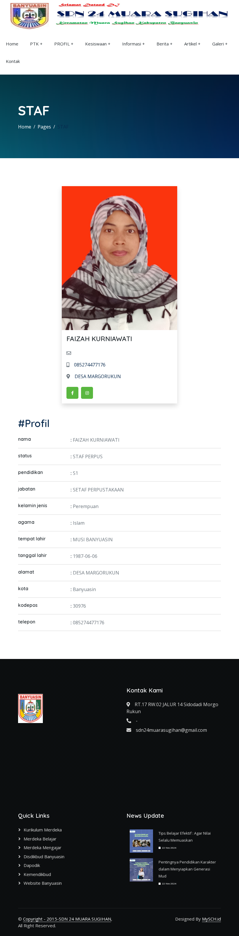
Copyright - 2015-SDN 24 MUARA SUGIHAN (67, 919)
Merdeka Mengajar (42, 847)
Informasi (131, 44)
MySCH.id (211, 919)
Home (12, 44)
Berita (163, 44)
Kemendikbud (37, 874)
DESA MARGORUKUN (98, 376)
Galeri (218, 44)
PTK (34, 44)
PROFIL (62, 44)
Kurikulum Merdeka (43, 830)
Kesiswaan (96, 44)
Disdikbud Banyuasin (44, 856)
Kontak (13, 61)
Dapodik (32, 865)
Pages (44, 127)
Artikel (190, 44)
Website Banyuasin (43, 883)
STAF (62, 127)
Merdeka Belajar (40, 839)
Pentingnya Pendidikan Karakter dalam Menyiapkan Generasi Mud (187, 869)
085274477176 (90, 365)
